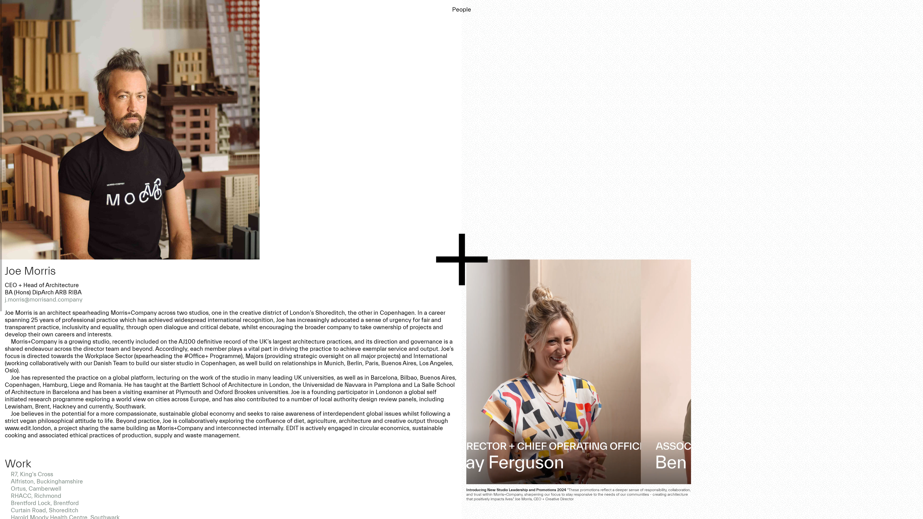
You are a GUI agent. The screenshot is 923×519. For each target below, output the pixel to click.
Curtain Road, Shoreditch (44, 510)
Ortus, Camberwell (36, 488)
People (461, 9)
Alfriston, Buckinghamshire (47, 481)
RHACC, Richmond (36, 496)
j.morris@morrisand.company (43, 299)
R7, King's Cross (32, 474)
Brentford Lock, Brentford (45, 503)
